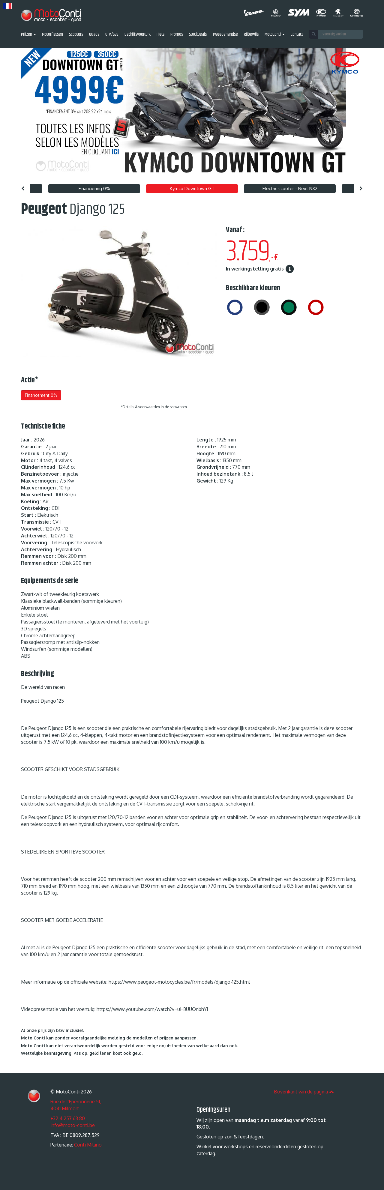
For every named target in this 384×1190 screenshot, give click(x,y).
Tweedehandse (225, 34)
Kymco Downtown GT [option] (192, 188)
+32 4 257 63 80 (67, 1118)
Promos (176, 34)
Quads (94, 34)
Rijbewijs (251, 34)
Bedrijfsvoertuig (137, 34)
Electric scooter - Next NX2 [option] (289, 188)
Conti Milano (88, 1145)
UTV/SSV (111, 34)
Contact (297, 34)
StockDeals (198, 34)
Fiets (160, 34)
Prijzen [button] (27, 34)
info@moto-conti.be (72, 1125)
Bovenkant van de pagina (301, 1092)
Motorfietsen (52, 34)
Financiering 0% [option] (94, 188)
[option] (192, 114)
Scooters (76, 34)
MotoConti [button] (273, 34)
